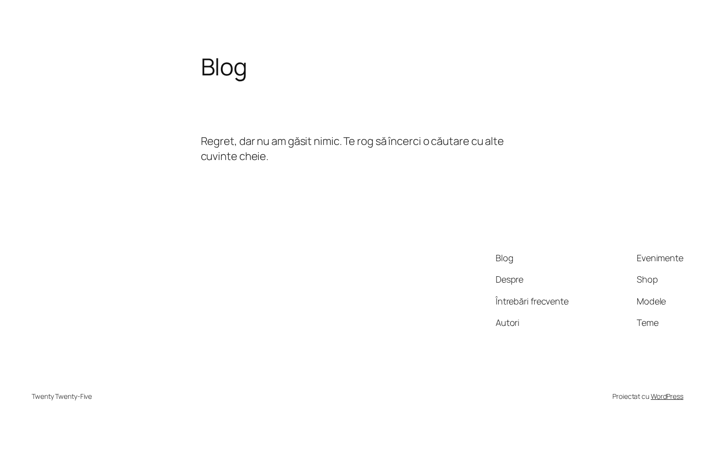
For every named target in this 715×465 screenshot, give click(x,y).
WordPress (667, 396)
